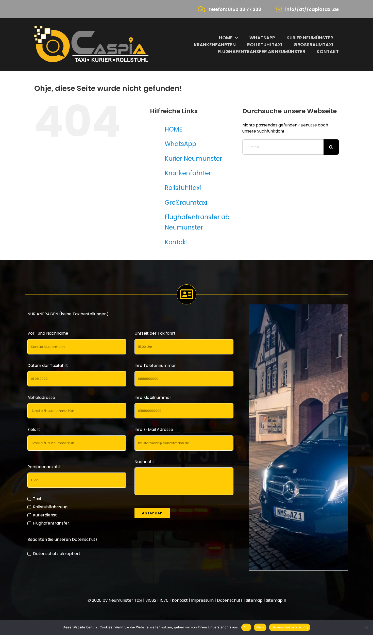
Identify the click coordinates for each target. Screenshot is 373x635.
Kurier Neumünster (193, 158)
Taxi (37, 499)
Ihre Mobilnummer (152, 397)
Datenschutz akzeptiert (56, 554)
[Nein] (366, 627)
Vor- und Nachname (47, 333)
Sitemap (254, 600)
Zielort (33, 429)
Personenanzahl (43, 467)
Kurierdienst (45, 515)
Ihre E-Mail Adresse (153, 429)
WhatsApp (180, 144)
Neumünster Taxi (125, 600)
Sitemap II (276, 600)
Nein (260, 627)
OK (246, 627)
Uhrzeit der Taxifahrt (155, 333)
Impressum (202, 600)
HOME (173, 129)
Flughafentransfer (51, 523)
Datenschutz (230, 600)
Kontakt (176, 242)
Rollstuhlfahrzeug (50, 507)
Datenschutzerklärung (290, 627)
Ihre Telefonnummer (155, 365)
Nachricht (144, 462)
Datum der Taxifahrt (47, 365)
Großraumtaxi (186, 202)
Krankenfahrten (189, 173)
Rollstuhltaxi (183, 188)
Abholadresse (41, 397)
